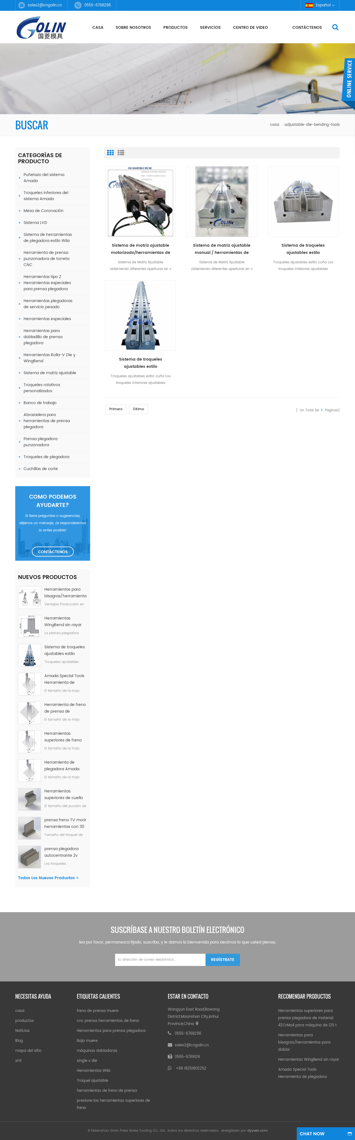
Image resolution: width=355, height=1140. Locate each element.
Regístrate (222, 960)
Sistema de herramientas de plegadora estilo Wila (48, 237)
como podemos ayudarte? (52, 501)
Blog (19, 1041)
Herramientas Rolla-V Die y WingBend (49, 358)
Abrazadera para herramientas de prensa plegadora (47, 421)
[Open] (348, 84)
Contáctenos (307, 27)
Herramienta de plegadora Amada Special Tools (61, 765)
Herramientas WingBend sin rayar (63, 621)
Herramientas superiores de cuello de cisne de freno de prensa (64, 794)
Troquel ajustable (92, 1081)
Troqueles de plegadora (46, 457)
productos (175, 27)
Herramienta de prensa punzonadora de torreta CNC (46, 258)
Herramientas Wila (93, 1071)
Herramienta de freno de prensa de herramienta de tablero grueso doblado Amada (65, 708)
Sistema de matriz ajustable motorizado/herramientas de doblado (140, 249)
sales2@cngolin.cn (45, 5)
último (138, 409)
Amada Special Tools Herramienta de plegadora (64, 679)
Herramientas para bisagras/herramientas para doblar (65, 593)
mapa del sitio (28, 1051)
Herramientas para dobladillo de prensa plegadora (43, 337)
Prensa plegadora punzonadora (40, 442)
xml (18, 1061)
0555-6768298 (188, 1034)
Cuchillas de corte (41, 469)
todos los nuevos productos (46, 878)
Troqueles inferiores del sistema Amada (46, 196)
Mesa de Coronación (44, 211)
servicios (210, 27)
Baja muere (87, 1041)
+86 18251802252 (191, 1069)
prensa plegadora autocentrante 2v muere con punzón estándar (62, 852)
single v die (87, 1061)
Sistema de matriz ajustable (50, 373)
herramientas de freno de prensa (107, 1091)
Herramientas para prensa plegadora (111, 1031)
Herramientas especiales (47, 319)
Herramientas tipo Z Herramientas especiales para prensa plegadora (47, 283)
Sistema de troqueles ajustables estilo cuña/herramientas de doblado (64, 650)
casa (97, 27)
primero (116, 409)
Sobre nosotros (133, 27)
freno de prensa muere (97, 1011)
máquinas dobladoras (97, 1051)
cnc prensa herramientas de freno (108, 1021)
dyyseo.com (257, 1130)
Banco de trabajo (40, 403)
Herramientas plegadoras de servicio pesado (48, 304)
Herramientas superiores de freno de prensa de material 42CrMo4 (65, 737)
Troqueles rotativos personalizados (42, 388)
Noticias (22, 1031)
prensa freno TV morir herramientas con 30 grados (65, 823)
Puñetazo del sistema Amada (44, 178)
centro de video (250, 27)
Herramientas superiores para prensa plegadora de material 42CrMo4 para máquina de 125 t (307, 1018)
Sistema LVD (35, 223)
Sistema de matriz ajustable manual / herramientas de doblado (221, 249)
